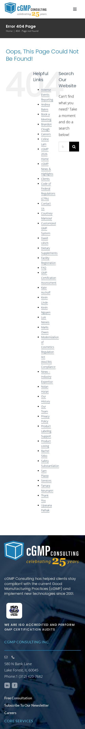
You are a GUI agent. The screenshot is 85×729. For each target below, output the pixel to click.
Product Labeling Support (46, 431)
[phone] (13, 657)
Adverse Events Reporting (47, 94)
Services (46, 480)
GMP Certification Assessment (48, 277)
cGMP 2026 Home (45, 154)
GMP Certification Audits (29, 629)
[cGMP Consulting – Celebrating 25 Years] (26, 3)
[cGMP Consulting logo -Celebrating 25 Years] (41, 541)
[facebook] (14, 685)
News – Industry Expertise (47, 376)
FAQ (43, 268)
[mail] (6, 657)
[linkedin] (7, 685)
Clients (45, 179)
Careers (46, 134)
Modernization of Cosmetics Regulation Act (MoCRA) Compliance (50, 352)
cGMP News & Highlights (47, 168)
